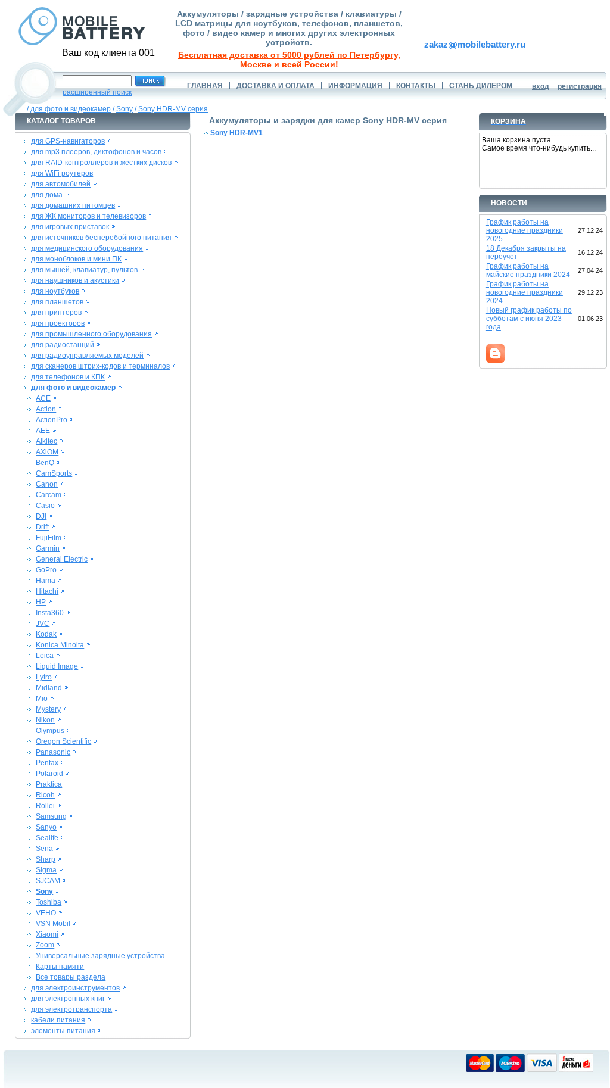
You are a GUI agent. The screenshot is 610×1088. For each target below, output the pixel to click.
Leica (45, 655)
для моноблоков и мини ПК (76, 259)
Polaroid (49, 773)
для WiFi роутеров (62, 173)
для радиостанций (62, 345)
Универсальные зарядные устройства (100, 956)
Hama (45, 580)
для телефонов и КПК (68, 377)
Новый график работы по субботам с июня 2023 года (529, 318)
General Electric (62, 559)
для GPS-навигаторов (68, 141)
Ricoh (45, 795)
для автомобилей (61, 184)
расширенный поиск (97, 92)
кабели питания (58, 1020)
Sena (44, 848)
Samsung (51, 816)
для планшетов (57, 302)
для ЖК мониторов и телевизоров (88, 216)
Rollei (45, 806)
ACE (43, 398)
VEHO (46, 913)
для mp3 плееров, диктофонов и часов (96, 152)
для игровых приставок (70, 227)
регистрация (580, 86)
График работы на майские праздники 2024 (528, 270)
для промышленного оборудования (91, 334)
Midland (49, 688)
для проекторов (58, 323)
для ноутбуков (55, 291)
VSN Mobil (53, 923)
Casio (45, 505)
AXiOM (47, 452)
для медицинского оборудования (87, 248)
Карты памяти (60, 966)
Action (46, 409)
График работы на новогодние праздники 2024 (524, 292)
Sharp (45, 859)
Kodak (46, 634)
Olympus (50, 731)
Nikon (45, 720)
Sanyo (46, 827)
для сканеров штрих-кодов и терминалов (100, 366)
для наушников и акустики (75, 280)
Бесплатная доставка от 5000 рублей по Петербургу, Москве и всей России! (289, 59)
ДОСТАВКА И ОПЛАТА (275, 86)
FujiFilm (48, 538)
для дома (47, 195)
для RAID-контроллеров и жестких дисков (101, 162)
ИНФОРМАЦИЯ (355, 86)
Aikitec (46, 441)
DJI (41, 516)
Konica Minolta (60, 645)
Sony (124, 109)
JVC (42, 623)
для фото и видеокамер (70, 109)
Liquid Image (57, 666)
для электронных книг (68, 999)
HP (41, 602)
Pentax (47, 763)
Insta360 (50, 613)
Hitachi (47, 591)
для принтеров (56, 312)
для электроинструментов (75, 988)
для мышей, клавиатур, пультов (84, 270)
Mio (42, 698)
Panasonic (53, 752)
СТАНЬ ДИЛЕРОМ (480, 86)
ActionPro (51, 420)
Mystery (48, 709)
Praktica (49, 784)
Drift (42, 527)
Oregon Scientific (63, 741)
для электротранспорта (71, 1009)
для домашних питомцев (73, 205)
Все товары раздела (70, 977)
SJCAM (48, 881)
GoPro (46, 570)
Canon (47, 484)
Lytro (44, 677)
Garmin (48, 548)
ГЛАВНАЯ (205, 86)
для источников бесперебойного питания (101, 237)
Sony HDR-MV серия (173, 109)
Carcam (48, 495)
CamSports (54, 473)
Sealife (47, 838)
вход (540, 86)
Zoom (45, 945)
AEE (43, 430)
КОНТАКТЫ (415, 86)
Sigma (46, 870)
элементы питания (63, 1031)
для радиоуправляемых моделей (87, 355)
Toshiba (48, 902)
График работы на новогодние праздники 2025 (524, 230)
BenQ (45, 463)
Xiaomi (47, 934)
